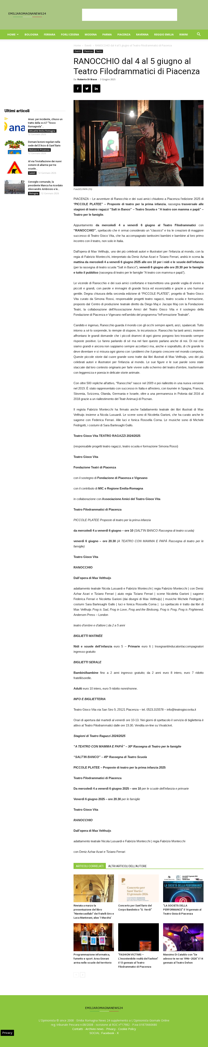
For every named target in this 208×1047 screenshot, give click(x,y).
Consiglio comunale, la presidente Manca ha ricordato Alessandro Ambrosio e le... (45, 185)
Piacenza (123, 34)
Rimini (183, 34)
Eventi (88, 45)
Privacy (111, 1029)
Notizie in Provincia (39, 149)
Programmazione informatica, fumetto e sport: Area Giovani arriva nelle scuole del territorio (93, 958)
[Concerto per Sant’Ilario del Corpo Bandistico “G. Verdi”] (138, 888)
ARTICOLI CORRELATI (89, 866)
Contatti (77, 1029)
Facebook (107, 1033)
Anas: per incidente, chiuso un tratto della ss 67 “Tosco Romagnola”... (45, 123)
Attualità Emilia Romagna (42, 130)
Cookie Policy (127, 1029)
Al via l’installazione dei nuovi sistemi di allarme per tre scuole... (45, 165)
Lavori (32, 173)
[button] (199, 35)
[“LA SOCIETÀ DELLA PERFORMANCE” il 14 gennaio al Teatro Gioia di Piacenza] (183, 888)
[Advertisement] (129, 15)
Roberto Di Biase (87, 79)
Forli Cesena (70, 34)
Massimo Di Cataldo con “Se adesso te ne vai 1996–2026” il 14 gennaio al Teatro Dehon (183, 958)
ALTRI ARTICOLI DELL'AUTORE (127, 866)
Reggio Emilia (164, 34)
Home (11, 34)
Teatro (99, 51)
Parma (107, 34)
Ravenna (142, 34)
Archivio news (95, 1029)
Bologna (31, 34)
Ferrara (49, 34)
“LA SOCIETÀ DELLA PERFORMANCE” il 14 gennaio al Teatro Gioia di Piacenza (182, 909)
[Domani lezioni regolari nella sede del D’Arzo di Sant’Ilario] (14, 147)
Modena (91, 34)
